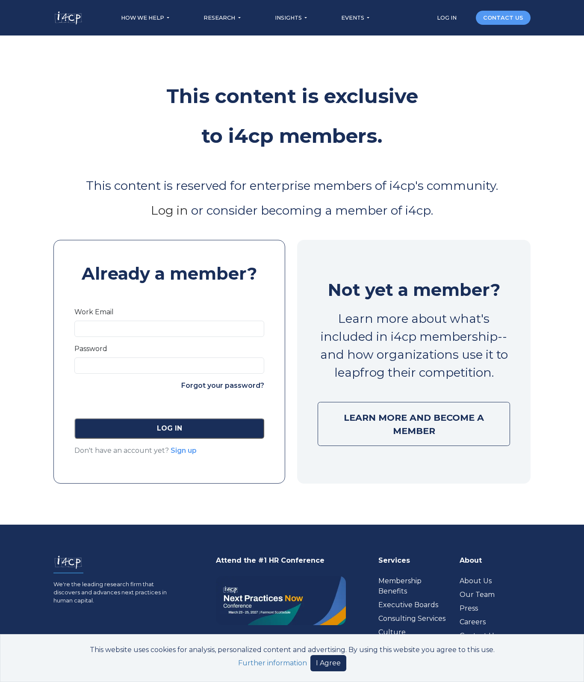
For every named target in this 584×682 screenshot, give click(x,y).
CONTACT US (503, 18)
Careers (473, 622)
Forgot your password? (222, 385)
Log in (169, 210)
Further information (272, 663)
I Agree (328, 663)
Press (469, 608)
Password (90, 349)
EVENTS (353, 18)
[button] (169, 428)
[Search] (467, 17)
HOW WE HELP (143, 18)
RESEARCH (220, 18)
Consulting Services (411, 618)
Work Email (94, 312)
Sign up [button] (184, 450)
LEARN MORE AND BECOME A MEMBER (414, 424)
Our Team (477, 594)
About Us (476, 581)
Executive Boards (408, 605)
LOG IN (447, 18)
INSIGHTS (289, 18)
